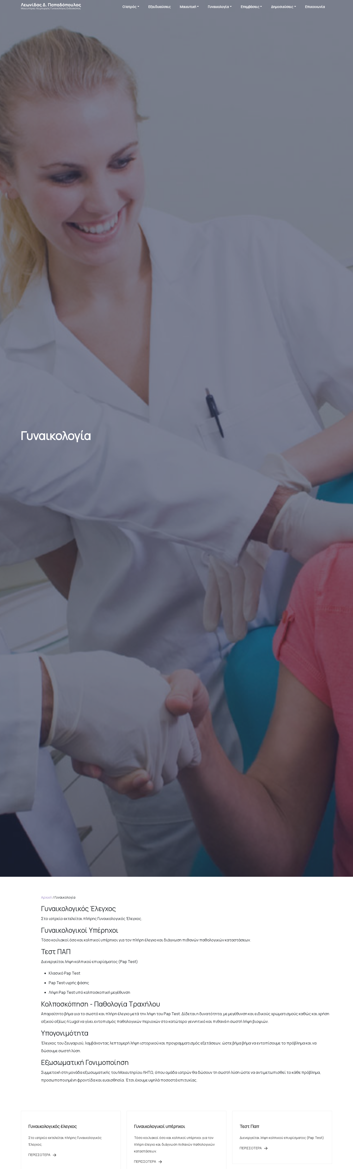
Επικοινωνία (315, 6)
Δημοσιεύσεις (282, 6)
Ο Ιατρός (129, 6)
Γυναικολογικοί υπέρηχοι (159, 1126)
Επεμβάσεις (250, 6)
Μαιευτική (188, 6)
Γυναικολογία (218, 6)
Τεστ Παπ (249, 1126)
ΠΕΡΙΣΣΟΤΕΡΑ (39, 1154)
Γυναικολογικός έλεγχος (52, 1126)
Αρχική (46, 897)
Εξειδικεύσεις (159, 6)
